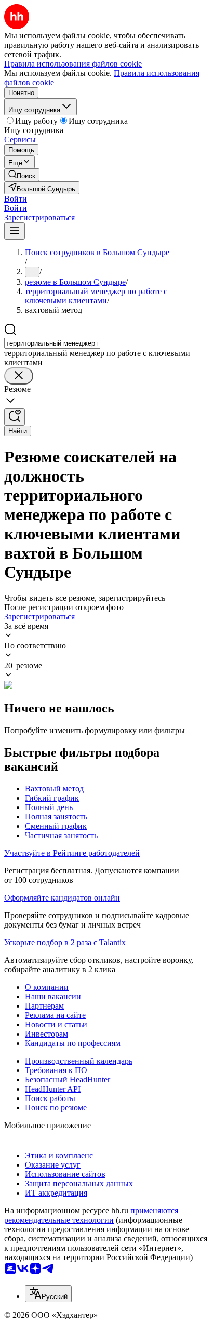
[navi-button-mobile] (14, 231)
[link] (21, 174)
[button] (15, 198)
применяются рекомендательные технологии (91, 1215)
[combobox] (52, 343)
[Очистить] (18, 376)
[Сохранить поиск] (14, 417)
